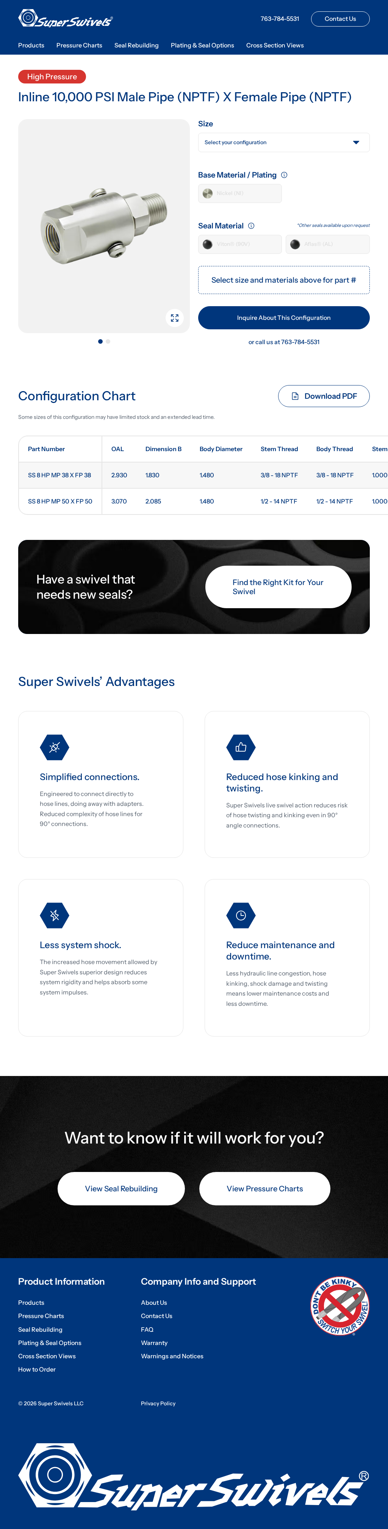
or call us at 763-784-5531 (284, 342)
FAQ (147, 1329)
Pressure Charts (79, 45)
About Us (154, 1302)
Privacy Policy (158, 1403)
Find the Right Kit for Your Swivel (278, 587)
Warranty (154, 1343)
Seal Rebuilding (136, 45)
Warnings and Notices (172, 1356)
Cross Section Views (275, 45)
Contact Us (340, 18)
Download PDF (331, 396)
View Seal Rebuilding (121, 1188)
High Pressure (52, 76)
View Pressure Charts (265, 1188)
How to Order (37, 1369)
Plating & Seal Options (202, 45)
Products (31, 45)
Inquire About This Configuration (284, 317)
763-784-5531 (280, 18)
